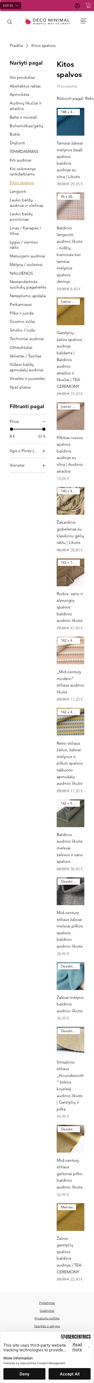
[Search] (9, 21)
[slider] (11, 429)
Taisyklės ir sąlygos (47, 1326)
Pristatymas (47, 1303)
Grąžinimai (47, 1311)
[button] (89, 5)
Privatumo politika (47, 1318)
